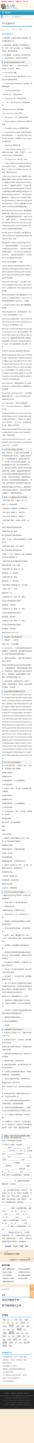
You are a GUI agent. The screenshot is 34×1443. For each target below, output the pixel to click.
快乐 (25, 1329)
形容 (19, 1329)
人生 (15, 1320)
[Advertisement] (17, 1426)
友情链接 (13, 1393)
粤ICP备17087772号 (23, 1398)
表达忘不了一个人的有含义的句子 (20, 1260)
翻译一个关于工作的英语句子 (11, 1378)
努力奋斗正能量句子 (9, 1381)
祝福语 (9, 1339)
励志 (17, 1323)
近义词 (26, 1342)
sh (8, 1320)
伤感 (26, 1320)
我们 (17, 1333)
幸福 (8, 1330)
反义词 (22, 1323)
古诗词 (5, 1326)
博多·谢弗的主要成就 (24, 1275)
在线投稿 (19, 1393)
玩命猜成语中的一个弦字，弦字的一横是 (15, 1357)
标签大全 (26, 1393)
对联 (4, 1329)
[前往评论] (32, 1291)
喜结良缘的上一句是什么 (10, 1366)
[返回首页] (32, 1287)
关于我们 (6, 1393)
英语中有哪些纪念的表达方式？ (10, 1269)
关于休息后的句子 (8, 1372)
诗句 (11, 1342)
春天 (9, 1336)
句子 (11, 34)
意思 (4, 1333)
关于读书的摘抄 (7, 1275)
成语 (11, 1333)
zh (11, 1320)
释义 (10, 1346)
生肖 (29, 1336)
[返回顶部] (32, 1296)
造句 (5, 1345)
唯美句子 (11, 1)
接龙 (27, 1333)
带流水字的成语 (22, 1278)
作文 (4, 1323)
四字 (28, 1326)
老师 (20, 1339)
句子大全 (25, 1)
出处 (8, 1323)
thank (16, 1246)
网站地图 (15, 1398)
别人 (13, 1323)
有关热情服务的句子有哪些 (12, 1254)
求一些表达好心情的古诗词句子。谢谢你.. (15, 1375)
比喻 (18, 1336)
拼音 (22, 1333)
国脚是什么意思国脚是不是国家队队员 (14, 1369)
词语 (5, 1342)
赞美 (20, 1342)
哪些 (23, 1326)
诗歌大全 (18, 1)
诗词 (16, 1342)
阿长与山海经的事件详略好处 (26, 1269)
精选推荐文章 (8, 1398)
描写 (4, 1336)
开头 (13, 1329)
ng (4, 1319)
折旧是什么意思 (7, 1272)
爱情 (24, 1336)
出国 (6, 34)
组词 (15, 1339)
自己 (25, 1339)
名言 (17, 1326)
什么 (21, 1320)
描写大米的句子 (7, 1363)
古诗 (28, 1323)
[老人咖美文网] (17, 6)
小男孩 (17, 1406)
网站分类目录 (30, 1395)
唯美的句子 (9, 29)
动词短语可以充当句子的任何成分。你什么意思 (26, 1272)
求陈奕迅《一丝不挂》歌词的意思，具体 (15, 1360)
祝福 (4, 1339)
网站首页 (4, 1)
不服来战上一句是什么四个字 (10, 1278)
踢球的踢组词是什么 (8, 1281)
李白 (13, 1336)
